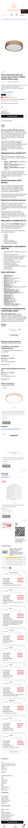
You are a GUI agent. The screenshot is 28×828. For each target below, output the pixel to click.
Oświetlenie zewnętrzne (6, 775)
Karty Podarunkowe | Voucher (8, 763)
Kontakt (3, 766)
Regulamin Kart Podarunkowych (8, 765)
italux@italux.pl (5, 364)
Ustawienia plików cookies (7, 815)
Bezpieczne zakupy (5, 800)
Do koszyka (6, 422)
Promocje (3, 803)
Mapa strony (4, 769)
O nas (2, 762)
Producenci (3, 768)
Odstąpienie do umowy (6, 819)
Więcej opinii (14, 751)
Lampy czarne (4, 780)
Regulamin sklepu (5, 809)
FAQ (2, 810)
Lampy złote (4, 781)
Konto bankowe (4, 797)
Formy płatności (5, 796)
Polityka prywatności (6, 813)
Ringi (2, 778)
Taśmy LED (3, 788)
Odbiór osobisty (5, 799)
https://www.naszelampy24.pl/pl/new (10, 429)
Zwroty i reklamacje (5, 812)
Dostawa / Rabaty (5, 818)
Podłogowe (3, 782)
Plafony (3, 785)
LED (2, 784)
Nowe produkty (4, 801)
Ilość (2, 107)
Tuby (2, 777)
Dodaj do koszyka (12, 116)
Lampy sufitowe (5, 477)
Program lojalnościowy (6, 816)
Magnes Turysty (5, 790)
